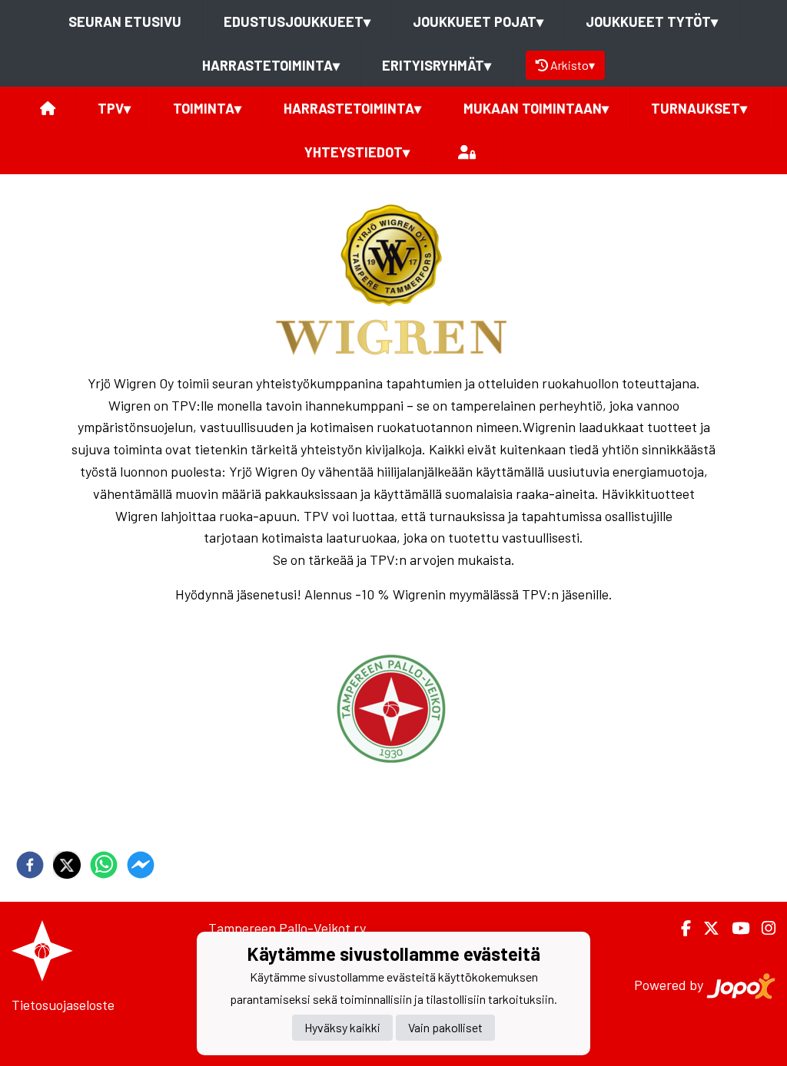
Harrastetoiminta (271, 65)
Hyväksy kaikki (342, 1027)
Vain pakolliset (445, 1027)
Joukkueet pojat (478, 21)
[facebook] (30, 865)
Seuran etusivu (124, 21)
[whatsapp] (104, 865)
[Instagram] (762, 928)
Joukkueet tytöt (652, 21)
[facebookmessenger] (140, 865)
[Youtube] (734, 928)
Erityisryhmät (436, 65)
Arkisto (572, 65)
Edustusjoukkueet (297, 21)
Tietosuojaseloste (63, 1004)
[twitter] (67, 865)
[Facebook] (680, 928)
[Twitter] (705, 928)
